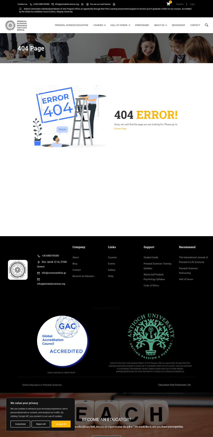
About (76, 257)
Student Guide (151, 257)
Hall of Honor (119, 25)
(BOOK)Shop (178, 25)
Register (180, 4)
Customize (20, 424)
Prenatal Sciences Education (71, 25)
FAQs (111, 276)
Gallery (111, 270)
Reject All (41, 424)
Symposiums (142, 25)
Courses (98, 25)
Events (111, 263)
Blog (75, 263)
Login (192, 4)
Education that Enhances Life (174, 384)
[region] (40, 414)
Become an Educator (83, 276)
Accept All (61, 424)
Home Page (120, 128)
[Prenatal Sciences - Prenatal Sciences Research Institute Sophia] (17, 25)
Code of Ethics (151, 285)
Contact (195, 25)
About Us (159, 25)
